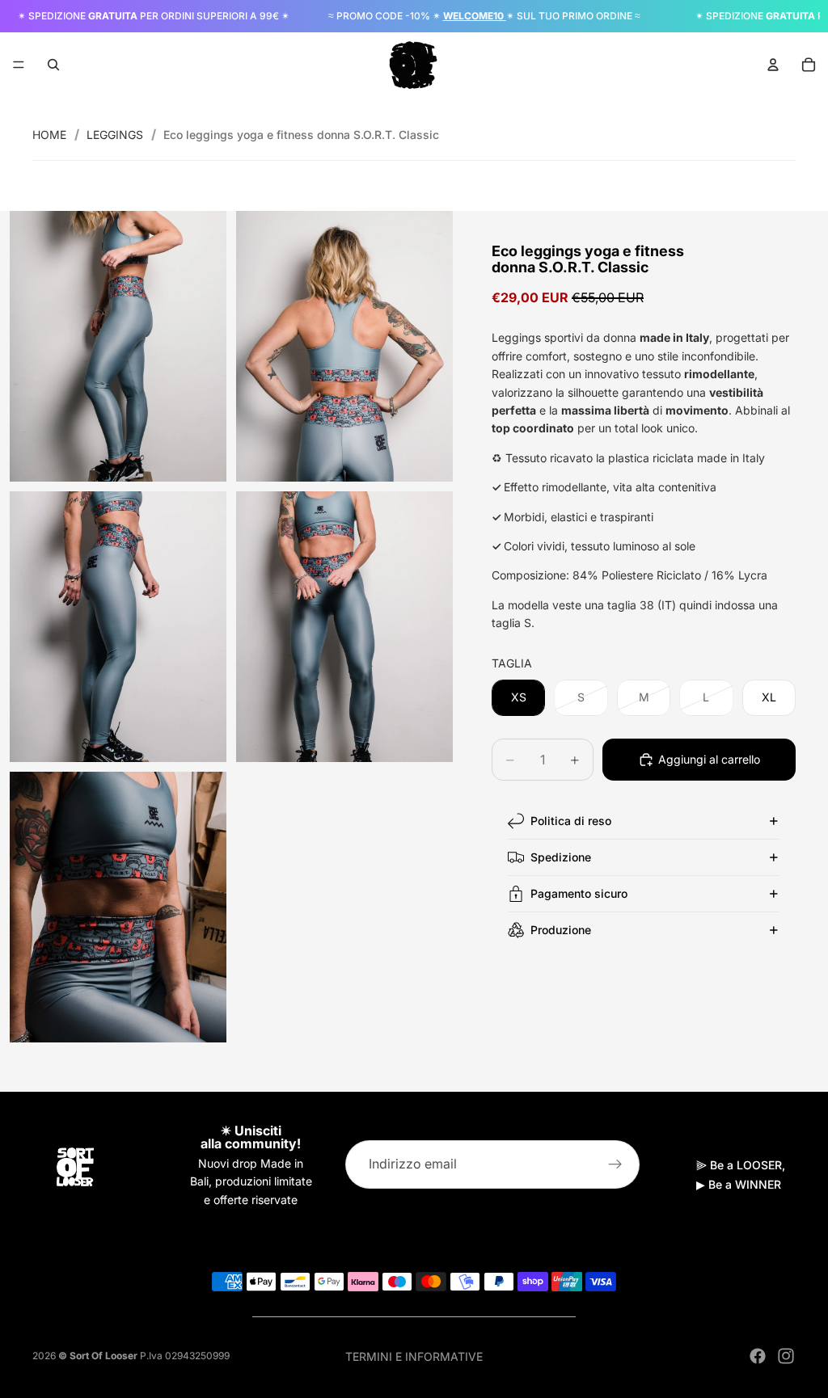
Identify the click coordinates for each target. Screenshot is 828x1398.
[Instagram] (786, 1356)
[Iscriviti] (615, 1164)
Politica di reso (570, 820)
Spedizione (560, 857)
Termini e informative (414, 1356)
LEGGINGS (115, 134)
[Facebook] (757, 1356)
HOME (49, 134)
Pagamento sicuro (578, 893)
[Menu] (18, 64)
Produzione (560, 930)
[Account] (773, 64)
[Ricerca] (53, 64)
